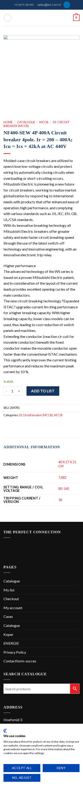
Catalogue (26, 122)
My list (9, 590)
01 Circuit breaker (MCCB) (36, 415)
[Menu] (7, 17)
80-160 (63, 488)
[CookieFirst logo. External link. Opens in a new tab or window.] (5, 731)
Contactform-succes (19, 661)
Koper (8, 634)
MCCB (43, 122)
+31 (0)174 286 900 (23, 4)
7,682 (62, 477)
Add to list (42, 391)
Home (8, 122)
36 (60, 500)
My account (12, 607)
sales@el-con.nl (49, 4)
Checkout (11, 598)
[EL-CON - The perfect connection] (41, 18)
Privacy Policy (14, 652)
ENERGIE (11, 643)
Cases (8, 616)
